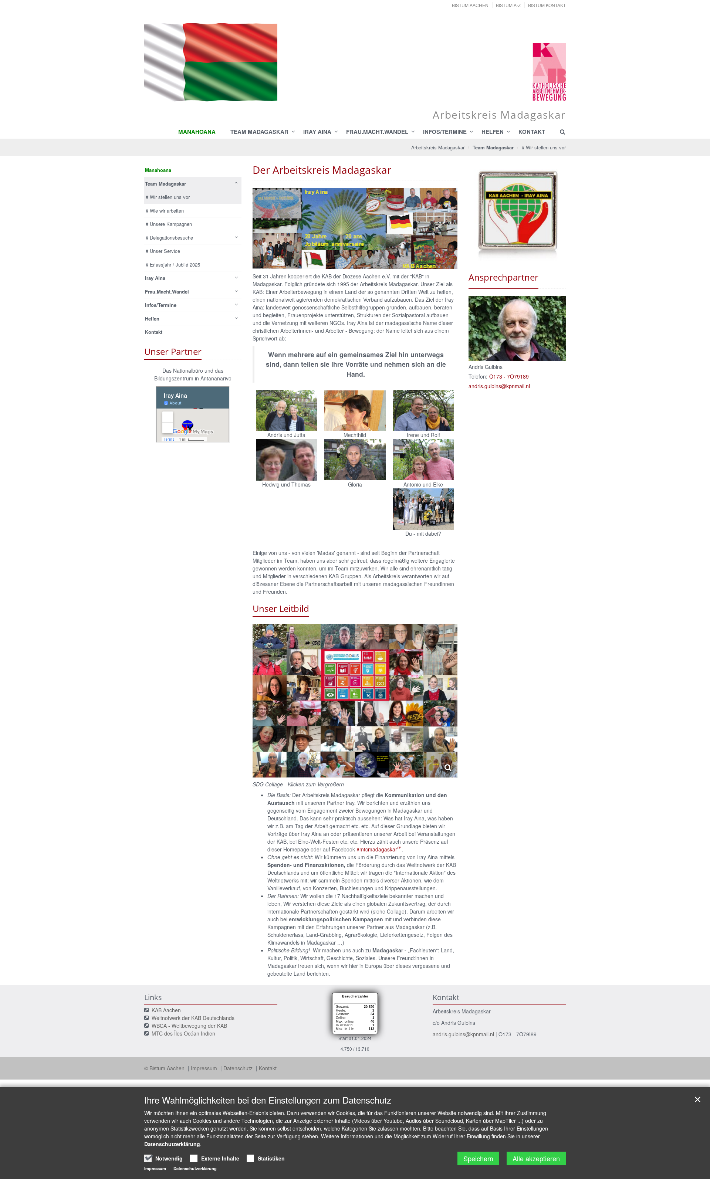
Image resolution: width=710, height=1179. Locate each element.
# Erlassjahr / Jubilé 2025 (173, 264)
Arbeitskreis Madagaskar (437, 147)
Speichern (478, 1158)
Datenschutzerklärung (172, 1144)
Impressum (205, 1068)
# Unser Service (163, 250)
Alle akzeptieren (536, 1158)
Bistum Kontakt (547, 5)
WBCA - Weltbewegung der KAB (189, 1025)
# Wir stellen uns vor (544, 147)
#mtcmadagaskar (376, 849)
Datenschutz (238, 1068)
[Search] (559, 132)
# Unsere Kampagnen (169, 223)
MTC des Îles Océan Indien (183, 1033)
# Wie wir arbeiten (165, 210)
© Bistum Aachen (165, 1068)
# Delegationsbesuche (169, 237)
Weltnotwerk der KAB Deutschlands (193, 1018)
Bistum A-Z (508, 5)
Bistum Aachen (470, 5)
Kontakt (268, 1068)
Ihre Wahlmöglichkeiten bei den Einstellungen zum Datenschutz (267, 1099)
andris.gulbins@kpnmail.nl (463, 1034)
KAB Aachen (166, 1010)
